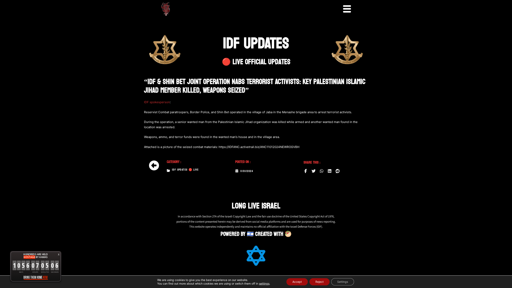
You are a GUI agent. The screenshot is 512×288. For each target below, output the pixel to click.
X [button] (58, 254)
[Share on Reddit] (338, 171)
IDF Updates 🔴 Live (185, 169)
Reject (319, 281)
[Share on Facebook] (306, 171)
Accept (297, 281)
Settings (342, 281)
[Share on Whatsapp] (322, 171)
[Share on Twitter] (314, 171)
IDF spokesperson (157, 102)
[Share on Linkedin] (330, 171)
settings (264, 283)
